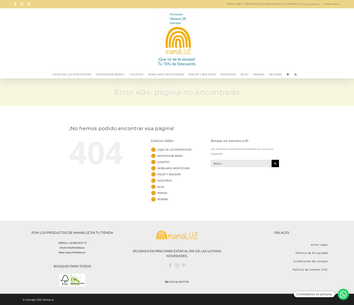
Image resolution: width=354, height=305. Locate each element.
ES (166, 281)
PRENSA (162, 193)
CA (169, 281)
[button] (295, 74)
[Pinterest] (184, 265)
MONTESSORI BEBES (170, 156)
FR (187, 281)
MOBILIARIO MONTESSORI (173, 168)
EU (173, 281)
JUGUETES (163, 162)
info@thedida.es (331, 4)
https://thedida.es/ (75, 252)
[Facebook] (170, 265)
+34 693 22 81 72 (77, 242)
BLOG (160, 187)
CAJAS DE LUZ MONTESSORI (174, 149)
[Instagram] (177, 265)
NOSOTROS (164, 180)
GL (176, 281)
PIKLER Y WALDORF (169, 174)
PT (184, 281)
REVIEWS (162, 199)
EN (180, 281)
